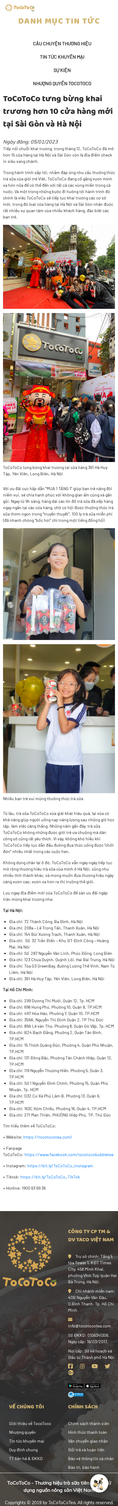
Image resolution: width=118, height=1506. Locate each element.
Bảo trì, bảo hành (84, 1467)
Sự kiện (62, 70)
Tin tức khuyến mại (62, 57)
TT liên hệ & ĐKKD (26, 1458)
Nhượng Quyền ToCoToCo (62, 83)
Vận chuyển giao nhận (88, 1440)
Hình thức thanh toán (87, 1432)
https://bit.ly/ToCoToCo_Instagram (60, 1165)
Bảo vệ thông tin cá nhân (91, 1458)
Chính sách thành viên (88, 1423)
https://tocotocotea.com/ (47, 1136)
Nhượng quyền (22, 1432)
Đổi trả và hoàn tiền (86, 1449)
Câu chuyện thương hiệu (62, 43)
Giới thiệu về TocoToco (30, 1423)
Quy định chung (23, 1449)
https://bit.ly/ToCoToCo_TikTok (50, 1176)
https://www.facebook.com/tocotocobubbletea (69, 1154)
